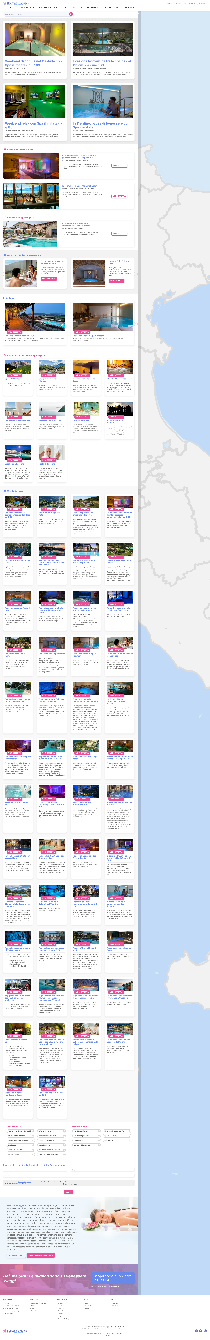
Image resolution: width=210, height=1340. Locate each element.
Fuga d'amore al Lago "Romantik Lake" (79, 186)
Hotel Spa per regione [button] (49, 8)
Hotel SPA (34, 1311)
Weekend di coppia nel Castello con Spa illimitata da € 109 (33, 63)
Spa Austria (108, 1140)
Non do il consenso (71, 1184)
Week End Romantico (116, 379)
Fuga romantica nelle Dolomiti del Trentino (48, 903)
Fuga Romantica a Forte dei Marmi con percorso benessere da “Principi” (51, 998)
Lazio (59, 1316)
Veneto (60, 1306)
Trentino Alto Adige (64, 1319)
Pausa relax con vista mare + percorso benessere (85, 609)
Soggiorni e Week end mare (17, 420)
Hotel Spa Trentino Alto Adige (115, 1131)
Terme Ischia (78, 1140)
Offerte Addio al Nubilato (17, 1136)
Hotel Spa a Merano (81, 1131)
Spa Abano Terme (111, 1136)
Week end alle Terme (14, 464)
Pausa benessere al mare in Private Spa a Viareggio (119, 997)
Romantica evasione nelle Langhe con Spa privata (118, 609)
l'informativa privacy (24, 1182)
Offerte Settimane (81, 420)
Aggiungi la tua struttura (38, 1303)
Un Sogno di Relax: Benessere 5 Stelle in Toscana (116, 701)
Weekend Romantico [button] (90, 8)
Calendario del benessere (48, 1154)
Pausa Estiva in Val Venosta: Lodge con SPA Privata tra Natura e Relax (52, 1042)
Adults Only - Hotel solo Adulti (19, 1131)
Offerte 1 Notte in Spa (46, 1131)
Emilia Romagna (63, 1311)
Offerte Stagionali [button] (25, 8)
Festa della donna (47, 464)
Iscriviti (69, 1192)
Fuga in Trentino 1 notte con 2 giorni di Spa (51, 857)
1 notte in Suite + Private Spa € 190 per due (84, 561)
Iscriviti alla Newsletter (11, 1308)
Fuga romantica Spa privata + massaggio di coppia (85, 997)
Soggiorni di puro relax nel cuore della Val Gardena (51, 757)
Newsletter (192, 3)
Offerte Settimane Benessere (18, 1140)
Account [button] (201, 3)
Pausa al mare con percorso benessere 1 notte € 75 (51, 949)
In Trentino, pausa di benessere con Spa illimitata (101, 125)
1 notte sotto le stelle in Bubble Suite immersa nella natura (85, 1042)
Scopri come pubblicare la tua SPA (112, 1278)
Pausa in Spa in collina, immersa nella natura (83, 514)
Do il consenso (69, 1182)
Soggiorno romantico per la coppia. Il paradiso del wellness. (17, 998)
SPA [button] (64, 8)
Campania (61, 1313)
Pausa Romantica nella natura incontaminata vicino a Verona (76, 224)
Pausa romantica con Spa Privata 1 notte (84, 857)
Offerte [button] (8, 8)
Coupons (169, 3)
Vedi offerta (14, 332)
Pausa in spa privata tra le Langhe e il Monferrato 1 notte (51, 610)
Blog (185, 3)
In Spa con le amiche (46, 1140)
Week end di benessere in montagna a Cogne (17, 1094)
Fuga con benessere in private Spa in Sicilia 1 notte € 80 (51, 804)
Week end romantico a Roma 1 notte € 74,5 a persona (120, 757)
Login (33, 1306)
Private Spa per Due (15, 1150)
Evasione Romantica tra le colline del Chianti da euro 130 (102, 63)
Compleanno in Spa (46, 1145)
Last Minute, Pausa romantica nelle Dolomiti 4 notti (85, 904)
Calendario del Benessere (12, 1306)
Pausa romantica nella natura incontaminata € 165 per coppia (51, 562)
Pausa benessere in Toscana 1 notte (82, 803)
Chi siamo (178, 3)
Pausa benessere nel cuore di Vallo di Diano (17, 949)
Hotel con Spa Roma (81, 1136)
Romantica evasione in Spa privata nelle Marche (17, 700)
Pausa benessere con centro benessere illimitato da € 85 (17, 515)
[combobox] (36, 14)
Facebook (115, 1303)
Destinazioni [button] (130, 8)
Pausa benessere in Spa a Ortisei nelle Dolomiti (118, 1041)
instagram (205, 1330)
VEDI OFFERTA (119, 166)
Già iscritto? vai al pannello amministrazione (105, 1286)
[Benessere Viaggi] (17, 3)
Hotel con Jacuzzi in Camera (49, 1150)
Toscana (60, 1303)
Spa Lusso (12, 1145)
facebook (196, 1330)
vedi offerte (14, 375)
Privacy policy (8, 1313)
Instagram (115, 1306)
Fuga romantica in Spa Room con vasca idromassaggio (30, 336)
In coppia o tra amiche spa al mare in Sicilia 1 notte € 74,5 (119, 858)
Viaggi (87, 1308)
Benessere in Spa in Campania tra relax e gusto (85, 700)
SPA (32, 1308)
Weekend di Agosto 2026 (50, 420)
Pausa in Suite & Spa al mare (52, 654)
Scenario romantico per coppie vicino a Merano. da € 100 (51, 263)
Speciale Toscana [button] (112, 8)
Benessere (88, 1306)
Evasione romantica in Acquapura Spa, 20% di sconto (119, 263)
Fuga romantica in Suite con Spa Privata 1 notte (52, 700)
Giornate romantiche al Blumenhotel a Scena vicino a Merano (17, 904)
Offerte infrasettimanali (47, 1136)
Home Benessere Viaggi (11, 1311)
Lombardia (61, 1308)
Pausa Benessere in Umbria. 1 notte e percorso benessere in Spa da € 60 (79, 156)
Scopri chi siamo (16, 1255)
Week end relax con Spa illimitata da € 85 (33, 125)
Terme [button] (74, 8)
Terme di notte (13, 1154)
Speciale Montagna (14, 379)
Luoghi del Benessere (82, 1145)
